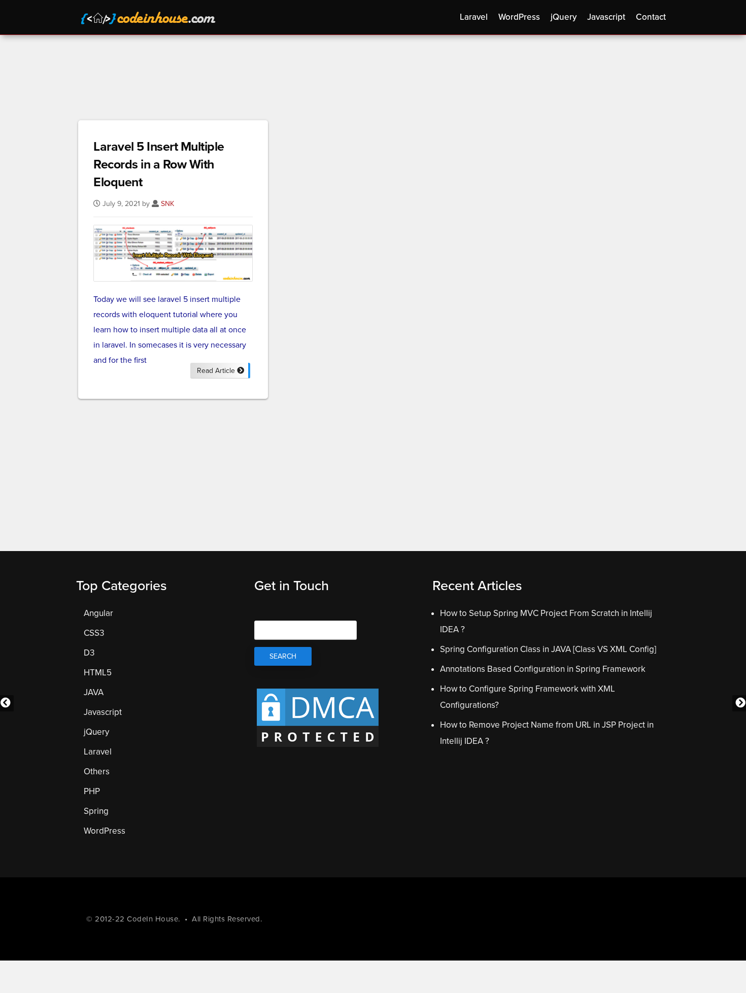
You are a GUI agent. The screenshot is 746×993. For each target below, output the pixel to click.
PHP (92, 791)
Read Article (217, 370)
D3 (89, 652)
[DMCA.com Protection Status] (317, 746)
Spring (96, 811)
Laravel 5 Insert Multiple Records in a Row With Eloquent (158, 164)
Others (97, 771)
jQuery (96, 732)
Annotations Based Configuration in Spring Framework (543, 669)
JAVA (94, 692)
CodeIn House (152, 918)
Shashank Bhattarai (149, 19)
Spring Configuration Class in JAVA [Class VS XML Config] (548, 649)
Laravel (98, 751)
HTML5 (98, 672)
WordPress (104, 831)
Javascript (103, 712)
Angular (98, 613)
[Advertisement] (373, 81)
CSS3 (94, 633)
